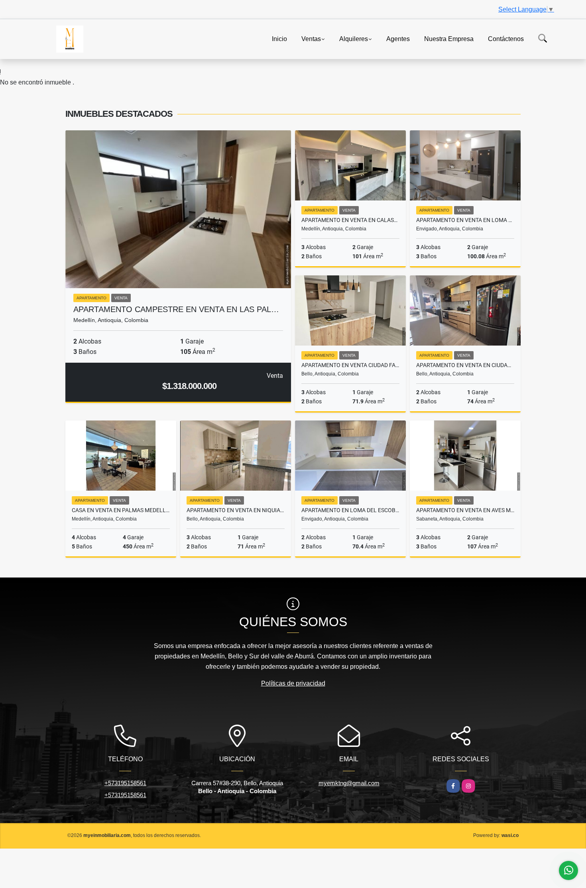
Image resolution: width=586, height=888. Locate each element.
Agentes (398, 38)
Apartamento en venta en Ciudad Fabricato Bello (465, 365)
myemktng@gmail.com (349, 783)
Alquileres (353, 38)
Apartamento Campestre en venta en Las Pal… (176, 309)
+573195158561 (125, 783)
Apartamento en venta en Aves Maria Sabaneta (465, 510)
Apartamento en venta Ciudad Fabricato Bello (350, 365)
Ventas (311, 38)
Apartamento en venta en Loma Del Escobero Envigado (465, 220)
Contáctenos (506, 38)
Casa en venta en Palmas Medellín (121, 510)
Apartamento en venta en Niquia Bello (236, 510)
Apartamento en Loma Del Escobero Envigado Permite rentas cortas (350, 510)
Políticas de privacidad (293, 683)
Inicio (279, 38)
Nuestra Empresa (449, 38)
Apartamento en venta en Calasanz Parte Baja (350, 220)
